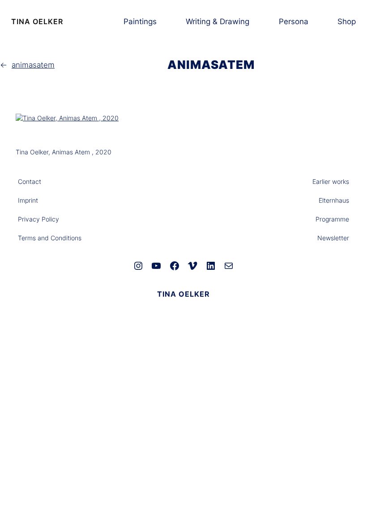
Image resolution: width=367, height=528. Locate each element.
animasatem (33, 64)
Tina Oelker (37, 21)
